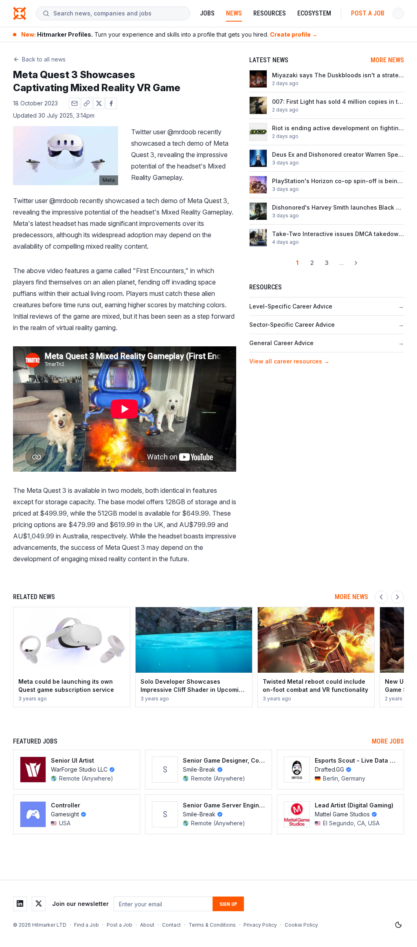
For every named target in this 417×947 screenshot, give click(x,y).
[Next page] (355, 262)
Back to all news (44, 59)
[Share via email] (74, 103)
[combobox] (118, 13)
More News (387, 60)
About (147, 925)
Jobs (207, 13)
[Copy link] (86, 103)
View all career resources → (289, 361)
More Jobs (388, 741)
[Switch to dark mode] (398, 925)
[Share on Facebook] (111, 103)
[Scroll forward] (397, 597)
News (234, 13)
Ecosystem (314, 13)
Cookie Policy (301, 925)
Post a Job (367, 13)
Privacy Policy (260, 925)
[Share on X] (99, 103)
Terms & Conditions (212, 925)
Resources (269, 13)
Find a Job (86, 925)
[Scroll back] (381, 597)
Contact (171, 925)
